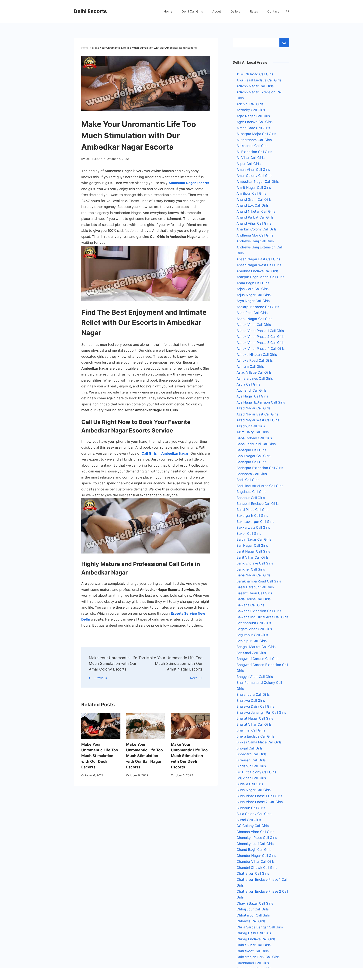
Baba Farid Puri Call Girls (256, 444)
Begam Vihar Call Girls (254, 629)
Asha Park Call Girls (252, 313)
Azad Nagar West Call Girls (258, 420)
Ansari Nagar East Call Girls (258, 259)
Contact (273, 11)
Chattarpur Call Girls (253, 873)
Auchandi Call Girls (251, 390)
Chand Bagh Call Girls (254, 850)
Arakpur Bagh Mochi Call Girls (260, 277)
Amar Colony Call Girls (254, 176)
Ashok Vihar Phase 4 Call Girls (261, 349)
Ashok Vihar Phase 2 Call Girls (260, 337)
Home (168, 11)
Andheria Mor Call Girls (255, 235)
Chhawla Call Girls (251, 921)
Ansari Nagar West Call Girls (259, 265)
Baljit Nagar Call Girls (253, 551)
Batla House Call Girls (254, 599)
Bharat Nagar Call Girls (255, 718)
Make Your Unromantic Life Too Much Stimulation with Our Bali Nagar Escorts (144, 755)
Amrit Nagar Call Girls (254, 188)
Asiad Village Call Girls (254, 372)
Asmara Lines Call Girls (255, 378)
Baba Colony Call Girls (254, 438)
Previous (101, 678)
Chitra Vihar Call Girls (254, 945)
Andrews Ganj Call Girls (255, 241)
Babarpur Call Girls (251, 450)
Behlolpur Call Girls (252, 641)
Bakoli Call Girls (249, 534)
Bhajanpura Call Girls (253, 694)
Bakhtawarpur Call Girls (255, 522)
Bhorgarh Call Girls (252, 754)
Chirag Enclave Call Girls (256, 939)
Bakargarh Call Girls (252, 516)
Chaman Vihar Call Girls (255, 832)
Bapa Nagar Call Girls (253, 575)
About (216, 11)
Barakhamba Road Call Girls (259, 581)
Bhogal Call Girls (250, 748)
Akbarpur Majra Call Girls (256, 134)
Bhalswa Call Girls (251, 701)
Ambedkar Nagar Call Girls (258, 181)
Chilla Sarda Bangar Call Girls (260, 927)
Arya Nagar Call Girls (253, 301)
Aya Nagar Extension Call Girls (261, 402)
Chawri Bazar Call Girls (255, 903)
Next (193, 678)
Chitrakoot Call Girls (253, 951)
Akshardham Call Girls (254, 140)
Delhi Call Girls (192, 11)
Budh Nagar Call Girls (254, 790)
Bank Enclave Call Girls (255, 563)
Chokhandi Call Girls (253, 963)
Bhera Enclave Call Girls (255, 736)
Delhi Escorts (90, 11)
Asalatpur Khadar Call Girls (258, 307)
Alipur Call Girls (249, 164)
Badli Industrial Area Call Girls (260, 486)
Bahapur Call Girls (251, 498)
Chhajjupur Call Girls (253, 909)
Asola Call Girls (248, 384)
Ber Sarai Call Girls (251, 653)
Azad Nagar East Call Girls (257, 414)
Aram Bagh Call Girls (253, 283)
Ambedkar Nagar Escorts (188, 183)
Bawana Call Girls (250, 605)
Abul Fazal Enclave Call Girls (259, 80)
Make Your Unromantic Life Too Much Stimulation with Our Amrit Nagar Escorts (174, 663)
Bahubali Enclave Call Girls (257, 504)
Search (284, 42)
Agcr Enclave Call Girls (254, 122)
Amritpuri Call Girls (251, 193)
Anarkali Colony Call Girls (257, 229)
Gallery (235, 11)
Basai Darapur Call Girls (255, 587)
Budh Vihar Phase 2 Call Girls (260, 802)
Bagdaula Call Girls (251, 492)
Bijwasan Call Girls (251, 760)
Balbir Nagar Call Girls (254, 539)
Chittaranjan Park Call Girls (258, 957)
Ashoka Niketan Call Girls (257, 355)
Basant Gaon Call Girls (254, 593)
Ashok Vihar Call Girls (254, 325)
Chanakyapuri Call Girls (255, 844)
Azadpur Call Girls (251, 426)
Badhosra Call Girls (252, 474)
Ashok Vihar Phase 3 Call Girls (260, 343)
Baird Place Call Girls (253, 510)
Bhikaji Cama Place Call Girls (259, 742)
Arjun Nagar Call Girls (254, 295)
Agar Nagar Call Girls (253, 116)
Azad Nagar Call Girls (253, 408)
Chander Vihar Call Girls (256, 861)
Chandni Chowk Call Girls (257, 868)
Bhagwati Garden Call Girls (258, 659)
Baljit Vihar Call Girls (252, 557)
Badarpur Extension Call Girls (260, 468)
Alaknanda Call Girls (252, 146)
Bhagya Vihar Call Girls (255, 677)
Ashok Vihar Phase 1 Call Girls (260, 331)
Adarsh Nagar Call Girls (255, 86)
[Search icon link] (287, 11)
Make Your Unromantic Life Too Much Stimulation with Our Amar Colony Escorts (117, 663)
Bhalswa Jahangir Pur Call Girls (261, 712)
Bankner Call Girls (251, 569)
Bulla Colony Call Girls (254, 814)
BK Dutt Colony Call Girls (256, 772)
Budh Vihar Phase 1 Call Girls (259, 796)
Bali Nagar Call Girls (252, 545)
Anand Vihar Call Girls (254, 223)
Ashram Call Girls (250, 366)
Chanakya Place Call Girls (257, 838)
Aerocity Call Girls (251, 110)
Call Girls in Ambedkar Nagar (165, 453)
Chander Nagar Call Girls (256, 856)
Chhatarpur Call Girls (253, 915)
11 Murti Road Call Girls (255, 74)
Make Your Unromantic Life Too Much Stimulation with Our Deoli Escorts (99, 755)
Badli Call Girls (248, 480)
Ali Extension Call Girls (254, 152)
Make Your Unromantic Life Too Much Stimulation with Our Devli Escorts (189, 755)
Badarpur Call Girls (251, 462)
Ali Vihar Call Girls (250, 158)
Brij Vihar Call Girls (251, 778)
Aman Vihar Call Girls (253, 170)
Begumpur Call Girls (252, 635)
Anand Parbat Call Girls (255, 217)
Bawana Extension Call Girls (259, 611)
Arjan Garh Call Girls (252, 289)
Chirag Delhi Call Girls (254, 933)
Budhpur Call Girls (251, 808)
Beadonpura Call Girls (254, 623)
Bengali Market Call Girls (256, 647)
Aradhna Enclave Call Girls (257, 271)
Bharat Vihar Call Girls (254, 724)
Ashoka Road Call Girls (255, 360)
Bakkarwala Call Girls (253, 527)
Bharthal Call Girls (251, 730)
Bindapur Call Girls (251, 766)
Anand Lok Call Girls (253, 205)
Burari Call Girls (249, 820)
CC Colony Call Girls (253, 826)
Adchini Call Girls (250, 104)
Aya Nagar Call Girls (252, 396)
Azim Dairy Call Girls (253, 432)
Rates (254, 11)
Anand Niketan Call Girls (256, 211)
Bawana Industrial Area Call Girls (262, 617)
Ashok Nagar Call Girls (254, 319)
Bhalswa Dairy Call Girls (255, 706)
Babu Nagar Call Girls (253, 456)
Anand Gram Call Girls (254, 199)
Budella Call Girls (250, 784)
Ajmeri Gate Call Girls (253, 128)
